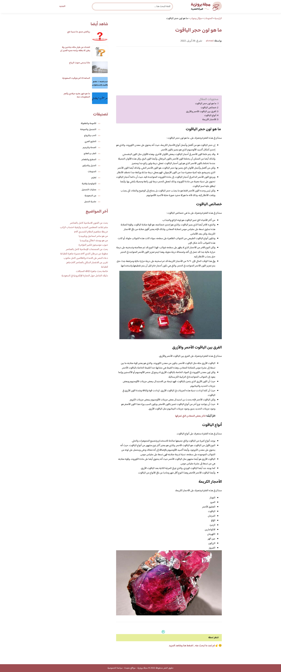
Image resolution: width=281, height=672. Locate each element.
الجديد (62, 6)
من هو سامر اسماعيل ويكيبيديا (93, 236)
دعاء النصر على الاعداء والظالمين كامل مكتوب (86, 258)
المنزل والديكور (89, 166)
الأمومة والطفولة (88, 123)
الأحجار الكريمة (209, 120)
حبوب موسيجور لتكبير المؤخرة (93, 245)
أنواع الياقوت (210, 115)
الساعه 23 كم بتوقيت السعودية (76, 78)
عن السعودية (90, 196)
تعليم (93, 178)
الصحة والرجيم (89, 148)
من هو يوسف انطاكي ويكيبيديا (94, 240)
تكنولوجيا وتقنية (89, 184)
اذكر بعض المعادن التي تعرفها (190, 416)
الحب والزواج (90, 136)
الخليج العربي (90, 142)
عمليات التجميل (89, 190)
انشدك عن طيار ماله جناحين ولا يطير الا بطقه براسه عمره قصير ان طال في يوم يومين (75, 50)
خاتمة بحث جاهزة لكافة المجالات (92, 271)
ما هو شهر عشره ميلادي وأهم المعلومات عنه (77, 95)
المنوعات (92, 172)
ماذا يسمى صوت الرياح (79, 63)
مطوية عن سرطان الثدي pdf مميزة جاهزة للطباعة (84, 254)
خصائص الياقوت (208, 108)
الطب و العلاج (90, 154)
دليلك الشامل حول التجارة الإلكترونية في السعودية (84, 276)
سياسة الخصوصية (115, 668)
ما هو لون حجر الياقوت (206, 104)
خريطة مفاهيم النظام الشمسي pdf (91, 232)
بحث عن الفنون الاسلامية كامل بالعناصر (89, 223)
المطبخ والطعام (89, 160)
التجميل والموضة (88, 130)
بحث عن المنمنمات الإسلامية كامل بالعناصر (87, 249)
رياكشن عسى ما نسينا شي (78, 32)
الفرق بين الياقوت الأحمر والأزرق (201, 112)
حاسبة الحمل (90, 202)
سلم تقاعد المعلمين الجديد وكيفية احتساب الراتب (84, 227)
